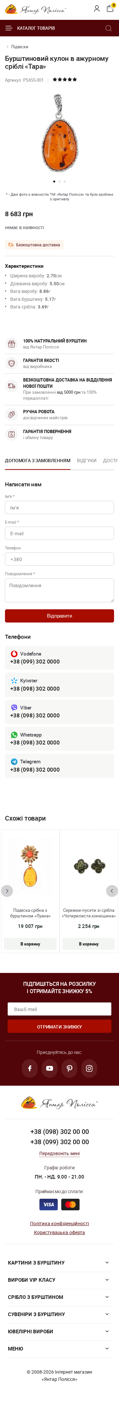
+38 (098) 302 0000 (35, 688)
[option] (38, 462)
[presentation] (7, 891)
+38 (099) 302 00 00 (59, 1141)
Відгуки (87, 460)
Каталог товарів (36, 28)
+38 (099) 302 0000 (35, 661)
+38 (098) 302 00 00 (59, 1131)
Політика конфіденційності (59, 1223)
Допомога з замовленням (37, 460)
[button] (54, 181)
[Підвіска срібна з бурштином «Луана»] (30, 866)
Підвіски (19, 46)
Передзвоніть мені (59, 1153)
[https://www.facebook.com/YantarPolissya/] (30, 1068)
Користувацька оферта (59, 1232)
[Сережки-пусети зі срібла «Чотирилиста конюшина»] (89, 866)
